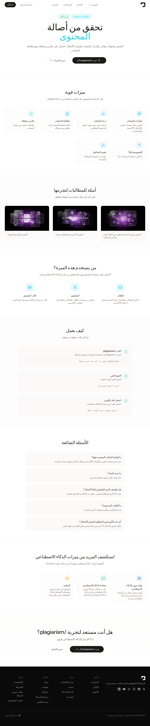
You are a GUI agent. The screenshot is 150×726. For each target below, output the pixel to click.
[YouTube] (124, 689)
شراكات (44, 692)
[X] (144, 689)
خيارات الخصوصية (15, 700)
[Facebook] (139, 689)
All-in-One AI (67, 692)
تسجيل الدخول (26, 4)
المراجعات (67, 4)
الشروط (19, 687)
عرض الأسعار (57, 649)
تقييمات (45, 687)
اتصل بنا (70, 697)
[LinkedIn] (119, 689)
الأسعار (80, 4)
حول (46, 682)
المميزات (94, 4)
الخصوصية (18, 682)
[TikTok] (129, 689)
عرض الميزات (59, 60)
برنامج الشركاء (42, 697)
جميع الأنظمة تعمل (11, 715)
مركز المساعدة (67, 682)
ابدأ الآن (10, 4)
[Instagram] (134, 689)
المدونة (55, 4)
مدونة (71, 687)
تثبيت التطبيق (42, 702)
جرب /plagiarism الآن (87, 60)
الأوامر (96, 687)
